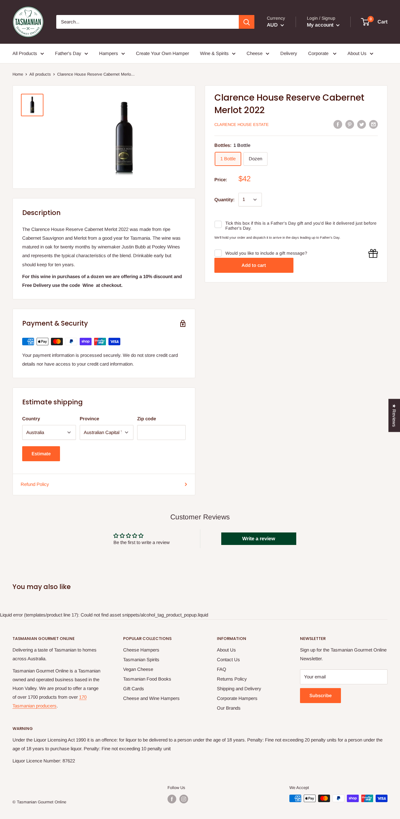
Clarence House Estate (241, 124)
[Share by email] (373, 124)
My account (321, 24)
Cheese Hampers (141, 649)
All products (40, 74)
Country (31, 418)
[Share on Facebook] (337, 124)
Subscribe (320, 695)
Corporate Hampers (237, 698)
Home (17, 74)
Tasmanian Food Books (147, 679)
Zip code (146, 418)
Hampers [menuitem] (108, 53)
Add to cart (254, 265)
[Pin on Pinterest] (349, 124)
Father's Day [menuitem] (68, 53)
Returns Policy (232, 679)
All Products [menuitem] (24, 53)
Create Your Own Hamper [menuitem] (162, 53)
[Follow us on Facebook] (172, 799)
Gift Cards (133, 688)
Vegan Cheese (138, 669)
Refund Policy (35, 484)
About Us (226, 649)
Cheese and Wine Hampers (151, 698)
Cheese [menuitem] (254, 53)
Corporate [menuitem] (319, 53)
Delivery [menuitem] (288, 53)
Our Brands (229, 708)
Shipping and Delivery (239, 688)
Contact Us (228, 659)
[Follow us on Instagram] (183, 799)
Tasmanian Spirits (141, 659)
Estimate (41, 453)
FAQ (221, 669)
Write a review (258, 538)
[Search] (246, 22)
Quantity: (224, 199)
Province (89, 418)
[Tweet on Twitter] (361, 124)
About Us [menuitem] (357, 53)
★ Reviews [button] (394, 415)
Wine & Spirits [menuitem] (214, 53)
